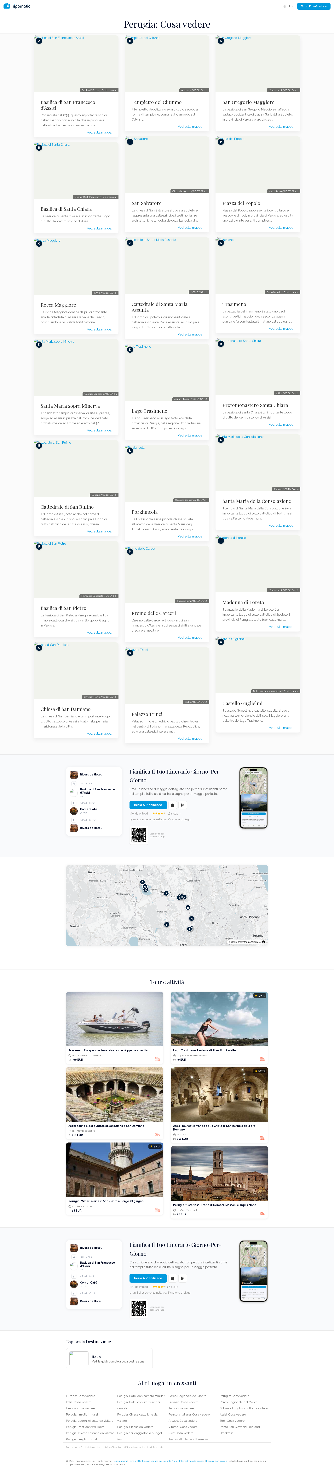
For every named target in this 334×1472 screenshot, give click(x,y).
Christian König (92, 697)
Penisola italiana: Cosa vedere (189, 1414)
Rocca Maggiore (58, 305)
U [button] (145, 886)
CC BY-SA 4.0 (291, 90)
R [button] (182, 897)
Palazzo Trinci (147, 714)
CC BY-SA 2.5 (291, 489)
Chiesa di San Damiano (66, 709)
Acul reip (186, 90)
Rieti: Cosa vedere (181, 1433)
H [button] (192, 918)
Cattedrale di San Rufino (67, 507)
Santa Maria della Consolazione (256, 501)
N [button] (188, 907)
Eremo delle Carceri (154, 613)
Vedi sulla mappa (99, 132)
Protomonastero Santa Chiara (255, 405)
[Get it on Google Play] (182, 805)
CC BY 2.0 (111, 596)
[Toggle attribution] (263, 942)
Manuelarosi (275, 90)
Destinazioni (120, 1461)
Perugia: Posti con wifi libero (85, 1427)
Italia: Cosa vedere (78, 1402)
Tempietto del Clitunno (157, 102)
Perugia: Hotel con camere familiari (141, 1396)
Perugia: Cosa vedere (234, 1396)
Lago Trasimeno (149, 411)
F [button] (166, 893)
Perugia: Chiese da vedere (135, 1427)
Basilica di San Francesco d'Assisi (68, 105)
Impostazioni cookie (216, 1461)
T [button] (189, 929)
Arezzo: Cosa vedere (183, 1420)
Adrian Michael (182, 399)
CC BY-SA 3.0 (109, 293)
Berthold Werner (90, 90)
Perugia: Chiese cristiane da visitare (90, 1433)
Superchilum (184, 601)
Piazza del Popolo (241, 203)
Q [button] (142, 882)
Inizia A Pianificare (148, 805)
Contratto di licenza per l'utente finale (157, 1461)
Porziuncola (145, 512)
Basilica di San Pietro (63, 608)
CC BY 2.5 (111, 394)
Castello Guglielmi (242, 703)
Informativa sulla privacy (191, 1461)
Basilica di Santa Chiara (66, 209)
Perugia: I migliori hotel (81, 1439)
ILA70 (97, 293)
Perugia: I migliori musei (82, 1414)
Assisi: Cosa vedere (233, 1414)
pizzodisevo (275, 191)
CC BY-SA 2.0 (200, 191)
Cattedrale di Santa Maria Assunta (159, 307)
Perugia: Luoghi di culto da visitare (89, 1420)
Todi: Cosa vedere (232, 1420)
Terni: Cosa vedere (181, 1408)
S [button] (167, 924)
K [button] (146, 890)
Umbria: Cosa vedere (80, 1408)
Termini (132, 1461)
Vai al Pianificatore (314, 6)
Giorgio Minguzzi (181, 191)
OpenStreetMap (239, 941)
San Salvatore (147, 203)
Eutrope (96, 495)
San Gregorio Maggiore (248, 102)
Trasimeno (234, 304)
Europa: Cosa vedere (80, 1396)
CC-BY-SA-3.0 (200, 292)
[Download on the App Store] (172, 805)
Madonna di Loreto (243, 602)
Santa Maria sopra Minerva (70, 406)
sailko (188, 702)
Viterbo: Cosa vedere (183, 1427)
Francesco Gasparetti (92, 596)
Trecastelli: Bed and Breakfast (189, 1439)
